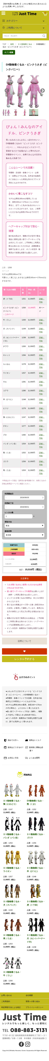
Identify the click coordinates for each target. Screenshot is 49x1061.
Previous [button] (6, 90)
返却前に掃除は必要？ (36, 749)
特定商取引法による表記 (11, 1007)
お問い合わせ (6, 995)
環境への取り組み (33, 1001)
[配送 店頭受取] (24, 526)
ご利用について (14, 27)
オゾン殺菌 (8, 52)
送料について (24, 641)
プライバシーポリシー (34, 1007)
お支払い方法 (12, 758)
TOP (4, 44)
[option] (24, 91)
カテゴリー (12, 21)
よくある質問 (34, 758)
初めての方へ (12, 740)
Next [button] (42, 90)
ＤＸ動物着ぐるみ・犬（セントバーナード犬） (36, 938)
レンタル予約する (24, 659)
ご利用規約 (5, 1001)
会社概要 (29, 995)
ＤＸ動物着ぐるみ (25, 44)
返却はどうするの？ (15, 747)
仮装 (12, 44)
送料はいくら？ (35, 740)
